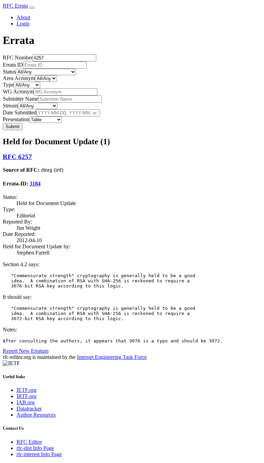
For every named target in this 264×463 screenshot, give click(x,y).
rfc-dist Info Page (35, 448)
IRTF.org (26, 396)
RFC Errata (15, 6)
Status (9, 72)
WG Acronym (18, 91)
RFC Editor (29, 442)
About (23, 17)
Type (8, 85)
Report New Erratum (25, 351)
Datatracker (29, 408)
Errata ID (13, 65)
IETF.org (26, 390)
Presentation (16, 119)
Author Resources (36, 415)
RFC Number (18, 57)
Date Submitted (19, 112)
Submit (13, 126)
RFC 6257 (17, 156)
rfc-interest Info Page (39, 454)
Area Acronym (19, 78)
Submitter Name (20, 99)
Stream (10, 106)
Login (23, 23)
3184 (35, 184)
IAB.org (25, 402)
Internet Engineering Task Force (112, 357)
